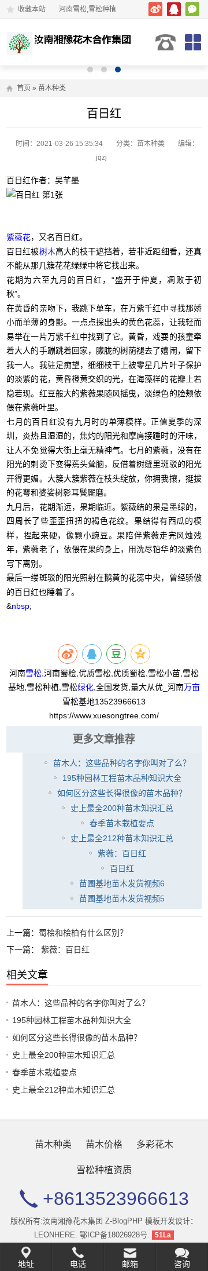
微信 (192, 9)
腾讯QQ (174, 9)
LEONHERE (54, 1234)
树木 (47, 251)
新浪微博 (155, 9)
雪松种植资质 (104, 1170)
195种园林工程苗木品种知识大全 (121, 778)
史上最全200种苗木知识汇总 (121, 808)
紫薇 (14, 237)
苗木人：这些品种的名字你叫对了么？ (122, 763)
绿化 (85, 687)
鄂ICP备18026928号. (115, 1234)
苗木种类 (52, 88)
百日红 (122, 868)
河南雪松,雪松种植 (71, 42)
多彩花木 (154, 1144)
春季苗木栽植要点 (122, 823)
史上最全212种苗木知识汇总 (121, 838)
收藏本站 (32, 9)
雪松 (33, 673)
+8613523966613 (165, 42)
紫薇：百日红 (122, 853)
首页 (24, 88)
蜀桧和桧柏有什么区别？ (83, 932)
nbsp (20, 606)
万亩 (192, 687)
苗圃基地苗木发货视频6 (122, 883)
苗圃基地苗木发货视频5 (122, 898)
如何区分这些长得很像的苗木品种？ (122, 793)
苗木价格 (104, 1144)
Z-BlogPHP (124, 1221)
